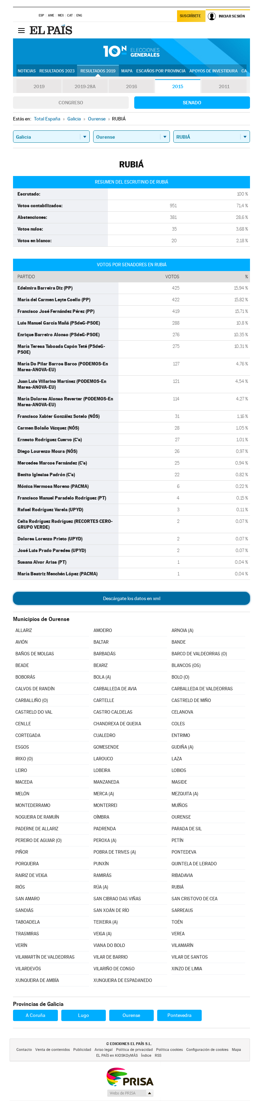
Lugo (83, 1015)
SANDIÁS (24, 910)
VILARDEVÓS (28, 968)
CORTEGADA (27, 735)
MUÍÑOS (180, 805)
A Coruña (35, 1015)
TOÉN (177, 922)
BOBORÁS (25, 677)
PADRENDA (104, 828)
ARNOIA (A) (182, 630)
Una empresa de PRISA (129, 1076)
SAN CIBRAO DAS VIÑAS (117, 898)
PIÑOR (21, 852)
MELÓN (22, 793)
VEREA (178, 933)
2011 (224, 86)
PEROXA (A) (104, 840)
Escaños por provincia (161, 71)
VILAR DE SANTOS (190, 957)
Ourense (131, 1015)
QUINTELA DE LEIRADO (194, 863)
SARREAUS (182, 910)
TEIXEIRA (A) (105, 922)
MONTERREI (105, 805)
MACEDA (24, 782)
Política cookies (169, 1049)
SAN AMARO (27, 898)
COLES (178, 723)
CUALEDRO (104, 735)
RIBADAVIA (182, 875)
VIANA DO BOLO (109, 945)
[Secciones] (21, 30)
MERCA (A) (103, 793)
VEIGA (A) (102, 933)
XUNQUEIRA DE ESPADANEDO (122, 980)
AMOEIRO (102, 630)
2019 (39, 86)
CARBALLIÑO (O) (31, 700)
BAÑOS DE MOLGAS (34, 653)
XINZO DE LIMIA (187, 968)
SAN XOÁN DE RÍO (111, 910)
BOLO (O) (180, 677)
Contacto (24, 1049)
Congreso (71, 102)
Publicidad (82, 1049)
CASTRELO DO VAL (33, 712)
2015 (177, 86)
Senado (192, 102)
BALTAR (101, 642)
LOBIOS (179, 770)
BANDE (179, 642)
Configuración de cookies (207, 1049)
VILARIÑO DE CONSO (114, 968)
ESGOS (22, 747)
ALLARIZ (23, 630)
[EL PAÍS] (51, 30)
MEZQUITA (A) (185, 793)
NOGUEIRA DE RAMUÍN (37, 817)
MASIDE (179, 782)
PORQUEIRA (27, 863)
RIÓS (20, 887)
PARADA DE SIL (187, 828)
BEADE (22, 665)
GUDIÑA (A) (182, 747)
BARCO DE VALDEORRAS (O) (199, 653)
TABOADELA (27, 922)
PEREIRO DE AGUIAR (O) (38, 840)
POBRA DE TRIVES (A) (114, 852)
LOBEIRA (101, 770)
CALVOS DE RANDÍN (35, 688)
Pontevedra (179, 1015)
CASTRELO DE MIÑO (191, 700)
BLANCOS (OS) (186, 665)
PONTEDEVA (184, 852)
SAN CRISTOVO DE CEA (194, 898)
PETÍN (178, 840)
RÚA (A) (100, 887)
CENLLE (23, 723)
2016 (131, 86)
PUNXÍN (101, 863)
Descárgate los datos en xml (131, 598)
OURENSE (181, 817)
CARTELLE (103, 700)
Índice (146, 1055)
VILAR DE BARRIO (110, 957)
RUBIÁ (178, 887)
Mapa (127, 71)
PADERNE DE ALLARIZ (36, 828)
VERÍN (21, 945)
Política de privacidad (134, 1049)
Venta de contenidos (52, 1049)
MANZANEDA (106, 782)
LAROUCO (103, 758)
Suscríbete (190, 16)
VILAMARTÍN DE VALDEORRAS (45, 957)
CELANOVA (182, 712)
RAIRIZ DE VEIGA (31, 875)
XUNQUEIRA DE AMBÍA (37, 980)
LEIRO (21, 770)
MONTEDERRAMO (32, 805)
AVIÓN (21, 642)
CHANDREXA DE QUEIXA (117, 723)
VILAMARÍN (182, 945)
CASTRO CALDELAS (113, 712)
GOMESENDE (106, 747)
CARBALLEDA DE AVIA (115, 688)
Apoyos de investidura (213, 71)
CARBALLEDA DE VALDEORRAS (202, 688)
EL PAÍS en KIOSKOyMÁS (117, 1055)
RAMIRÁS (102, 875)
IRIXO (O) (24, 758)
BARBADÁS (104, 653)
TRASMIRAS (27, 933)
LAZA (177, 758)
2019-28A (85, 86)
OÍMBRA (101, 817)
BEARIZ (100, 665)
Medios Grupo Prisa (129, 1093)
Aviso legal (104, 1049)
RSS (158, 1055)
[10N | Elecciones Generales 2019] (131, 51)
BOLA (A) (102, 677)
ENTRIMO (181, 735)
